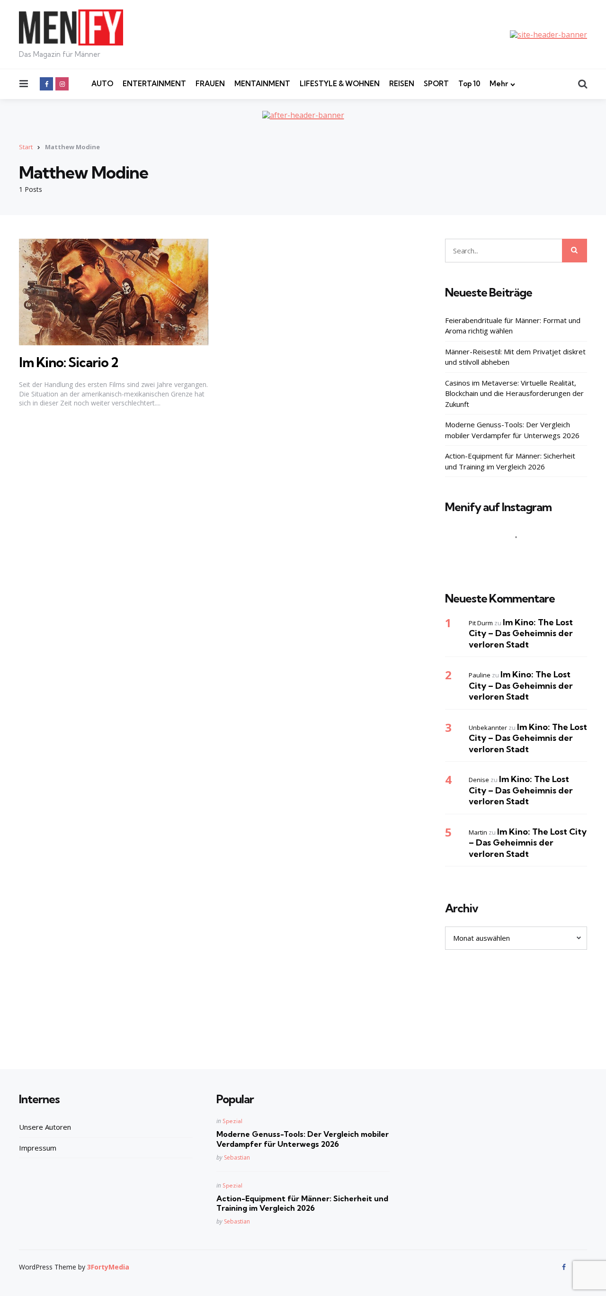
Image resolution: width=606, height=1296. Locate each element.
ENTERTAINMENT (154, 83)
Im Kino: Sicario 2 (68, 362)
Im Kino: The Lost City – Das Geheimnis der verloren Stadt (521, 633)
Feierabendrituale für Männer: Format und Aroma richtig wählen (512, 325)
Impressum (37, 1147)
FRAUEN (210, 83)
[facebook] (46, 83)
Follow (519, 555)
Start (26, 147)
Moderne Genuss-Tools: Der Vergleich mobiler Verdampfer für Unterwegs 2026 (512, 430)
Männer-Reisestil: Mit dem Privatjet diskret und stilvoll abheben (515, 357)
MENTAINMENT (262, 83)
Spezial (232, 1121)
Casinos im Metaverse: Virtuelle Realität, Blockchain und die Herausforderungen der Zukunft (514, 393)
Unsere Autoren (45, 1127)
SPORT (436, 83)
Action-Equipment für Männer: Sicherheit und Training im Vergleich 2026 (510, 461)
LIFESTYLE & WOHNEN (340, 83)
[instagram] (62, 83)
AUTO (102, 83)
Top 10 (469, 83)
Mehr (499, 83)
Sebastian (237, 1157)
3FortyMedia (108, 1266)
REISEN (401, 83)
